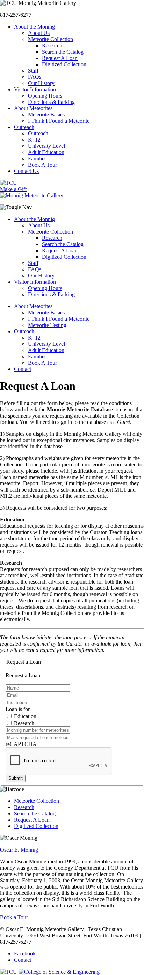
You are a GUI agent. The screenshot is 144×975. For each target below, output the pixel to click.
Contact (22, 369)
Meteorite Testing (47, 325)
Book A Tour (42, 363)
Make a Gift (13, 189)
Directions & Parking (51, 294)
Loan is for (18, 709)
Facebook (25, 954)
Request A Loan (60, 250)
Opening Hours (45, 288)
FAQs (34, 269)
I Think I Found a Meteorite (58, 319)
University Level (46, 344)
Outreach (24, 331)
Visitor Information (35, 282)
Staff (33, 263)
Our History (41, 276)
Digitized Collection (64, 257)
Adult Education (46, 350)
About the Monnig (34, 219)
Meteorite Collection (50, 232)
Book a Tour (14, 917)
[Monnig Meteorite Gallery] (31, 195)
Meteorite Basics (46, 312)
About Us (39, 225)
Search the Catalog (63, 244)
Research (52, 238)
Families (37, 356)
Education (24, 716)
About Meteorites (33, 306)
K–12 (34, 338)
